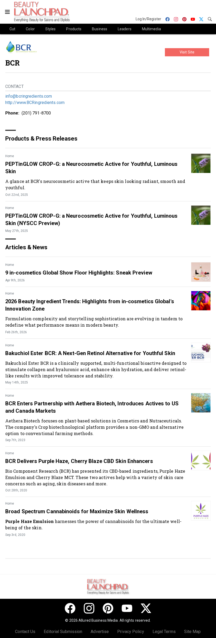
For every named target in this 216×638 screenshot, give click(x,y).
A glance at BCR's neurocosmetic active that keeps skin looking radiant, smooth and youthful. (95, 184)
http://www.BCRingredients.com (35, 102)
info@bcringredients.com (28, 96)
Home (9, 156)
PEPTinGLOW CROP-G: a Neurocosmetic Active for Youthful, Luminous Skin (91, 168)
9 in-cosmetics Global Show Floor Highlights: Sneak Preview (78, 273)
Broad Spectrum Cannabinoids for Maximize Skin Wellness (76, 511)
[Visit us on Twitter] (146, 608)
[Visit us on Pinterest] (108, 608)
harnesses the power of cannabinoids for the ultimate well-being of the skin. (93, 524)
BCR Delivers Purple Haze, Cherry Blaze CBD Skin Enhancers (79, 461)
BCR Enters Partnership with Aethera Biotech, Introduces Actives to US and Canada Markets (92, 407)
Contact (14, 86)
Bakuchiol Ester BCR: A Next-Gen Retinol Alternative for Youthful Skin (90, 353)
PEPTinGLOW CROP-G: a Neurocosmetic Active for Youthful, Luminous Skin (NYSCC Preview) (91, 219)
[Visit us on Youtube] (127, 608)
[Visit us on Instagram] (89, 608)
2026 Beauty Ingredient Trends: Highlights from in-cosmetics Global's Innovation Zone (89, 305)
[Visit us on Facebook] (70, 608)
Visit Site (187, 52)
